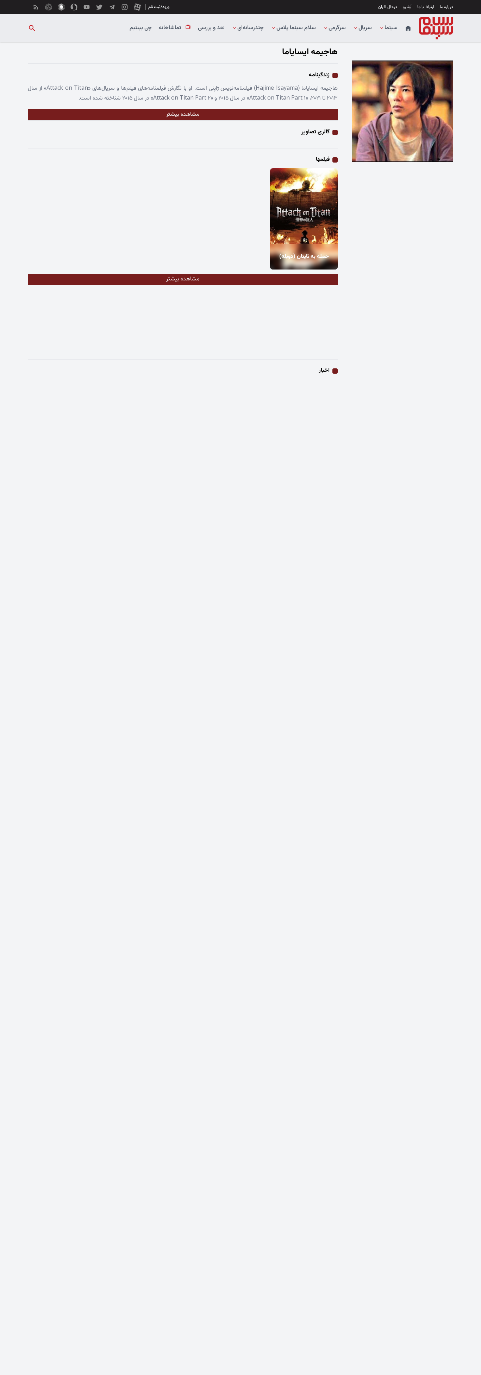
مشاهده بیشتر (183, 114)
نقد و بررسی (211, 28)
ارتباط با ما (425, 7)
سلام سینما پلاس (296, 28)
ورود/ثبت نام (158, 7)
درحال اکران (387, 7)
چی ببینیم (141, 28)
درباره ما (446, 7)
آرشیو (407, 7)
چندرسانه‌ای (250, 28)
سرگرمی (337, 28)
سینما (391, 28)
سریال (365, 28)
